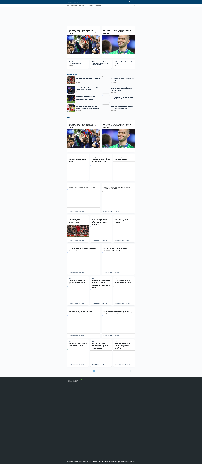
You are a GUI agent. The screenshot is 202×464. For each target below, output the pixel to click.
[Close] (110, 460)
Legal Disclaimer (75, 380)
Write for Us (70, 381)
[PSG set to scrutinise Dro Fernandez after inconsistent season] (78, 169)
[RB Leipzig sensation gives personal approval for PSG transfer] (83, 261)
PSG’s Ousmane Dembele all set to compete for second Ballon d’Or (123, 282)
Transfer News (92, 1)
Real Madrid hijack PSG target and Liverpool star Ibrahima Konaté (76, 221)
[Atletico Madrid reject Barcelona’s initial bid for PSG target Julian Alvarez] (71, 90)
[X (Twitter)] (134, 5)
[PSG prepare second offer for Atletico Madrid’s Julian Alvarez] (78, 355)
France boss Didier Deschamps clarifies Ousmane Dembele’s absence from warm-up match (82, 31)
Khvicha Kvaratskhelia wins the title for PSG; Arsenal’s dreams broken (77, 282)
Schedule (99, 1)
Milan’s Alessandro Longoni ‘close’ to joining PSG (83, 187)
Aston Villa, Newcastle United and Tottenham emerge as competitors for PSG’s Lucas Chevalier (117, 31)
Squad (108, 1)
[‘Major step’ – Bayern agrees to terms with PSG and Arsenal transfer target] (106, 108)
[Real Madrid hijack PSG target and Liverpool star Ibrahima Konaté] (71, 80)
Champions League (82, 5)
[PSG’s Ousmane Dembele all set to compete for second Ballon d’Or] (124, 292)
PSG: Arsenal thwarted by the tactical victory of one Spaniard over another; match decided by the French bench (101, 284)
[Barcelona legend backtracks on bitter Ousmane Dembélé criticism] (83, 324)
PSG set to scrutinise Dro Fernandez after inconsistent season (77, 159)
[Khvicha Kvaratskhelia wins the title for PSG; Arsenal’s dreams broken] (78, 292)
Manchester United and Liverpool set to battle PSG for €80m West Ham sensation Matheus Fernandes (122, 88)
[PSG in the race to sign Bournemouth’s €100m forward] (124, 231)
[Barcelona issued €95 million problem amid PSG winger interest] (106, 80)
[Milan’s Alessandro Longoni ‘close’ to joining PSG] (83, 198)
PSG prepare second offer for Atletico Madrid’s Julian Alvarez (78, 345)
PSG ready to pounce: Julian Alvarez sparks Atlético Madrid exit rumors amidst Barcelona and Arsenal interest (87, 98)
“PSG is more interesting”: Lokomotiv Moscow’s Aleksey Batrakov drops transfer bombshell (100, 63)
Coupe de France (74, 5)
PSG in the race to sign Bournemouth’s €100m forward (122, 221)
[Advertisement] (101, 14)
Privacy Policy (75, 381)
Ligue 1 (68, 5)
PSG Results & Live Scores (116, 1)
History (104, 1)
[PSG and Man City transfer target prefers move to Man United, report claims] (106, 99)
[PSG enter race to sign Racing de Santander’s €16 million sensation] (118, 200)
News (86, 1)
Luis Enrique (90, 5)
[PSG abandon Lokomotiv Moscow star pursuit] (124, 168)
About (82, 1)
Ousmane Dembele (98, 5)
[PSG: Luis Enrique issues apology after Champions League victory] (118, 261)
